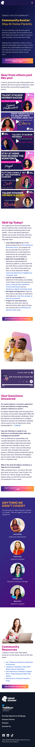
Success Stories (8, 719)
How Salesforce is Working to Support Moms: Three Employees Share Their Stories (19, 674)
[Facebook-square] (3, 735)
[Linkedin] (8, 735)
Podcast (5, 723)
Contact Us (6, 726)
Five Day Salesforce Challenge (13, 716)
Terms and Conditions (12, 741)
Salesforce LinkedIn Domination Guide (19, 289)
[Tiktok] (12, 735)
